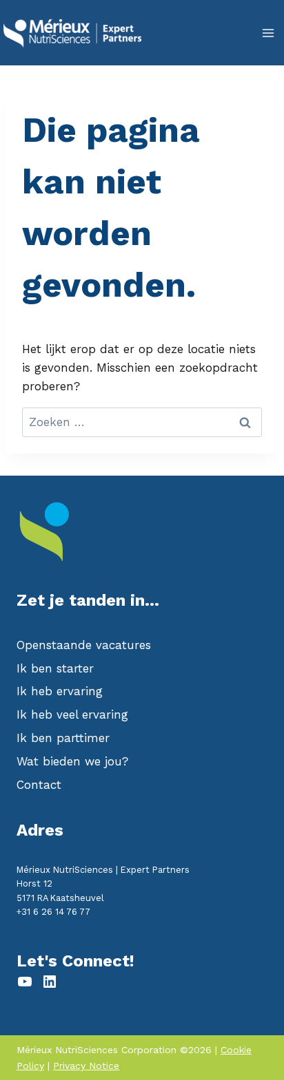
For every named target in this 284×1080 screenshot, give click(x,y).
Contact (39, 785)
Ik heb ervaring (60, 691)
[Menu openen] (268, 32)
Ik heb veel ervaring (72, 714)
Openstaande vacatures (84, 645)
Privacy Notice (86, 1065)
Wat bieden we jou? (72, 761)
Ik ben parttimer (63, 738)
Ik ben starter (55, 668)
